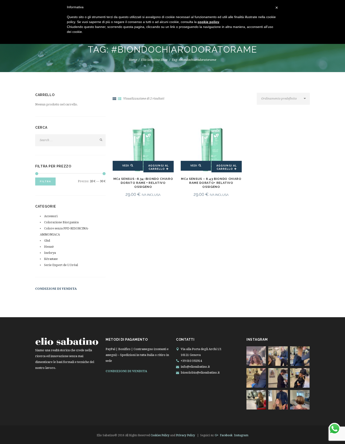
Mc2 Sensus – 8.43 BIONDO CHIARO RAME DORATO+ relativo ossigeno (211, 183)
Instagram (241, 435)
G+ (216, 435)
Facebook (226, 435)
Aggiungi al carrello (158, 167)
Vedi (125, 165)
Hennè (49, 246)
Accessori (51, 216)
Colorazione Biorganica (61, 222)
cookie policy (208, 22)
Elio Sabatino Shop (154, 60)
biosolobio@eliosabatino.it (200, 372)
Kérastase (51, 259)
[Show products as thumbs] (114, 99)
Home (133, 60)
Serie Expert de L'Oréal (61, 265)
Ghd (47, 240)
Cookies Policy (160, 435)
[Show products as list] (119, 99)
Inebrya (50, 253)
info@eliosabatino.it (195, 366)
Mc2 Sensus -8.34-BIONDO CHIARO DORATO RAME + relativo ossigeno (143, 183)
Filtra (45, 181)
